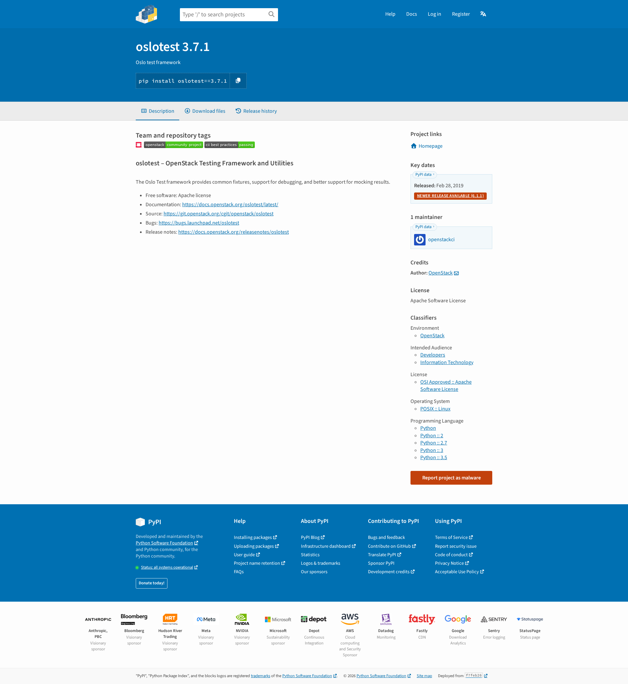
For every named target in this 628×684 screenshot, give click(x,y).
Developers (432, 355)
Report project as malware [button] (451, 477)
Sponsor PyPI (381, 563)
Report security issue (456, 546)
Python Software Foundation (164, 543)
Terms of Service (451, 537)
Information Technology (446, 362)
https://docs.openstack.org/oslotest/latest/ (230, 204)
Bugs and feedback (386, 537)
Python (428, 428)
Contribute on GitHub (389, 546)
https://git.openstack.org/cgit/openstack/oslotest (218, 213)
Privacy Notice (449, 563)
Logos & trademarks (320, 563)
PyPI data (423, 174)
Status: (167, 567)
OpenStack (440, 272)
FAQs (239, 571)
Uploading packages (254, 546)
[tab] (157, 111)
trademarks (260, 676)
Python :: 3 (431, 450)
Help (390, 14)
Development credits (389, 571)
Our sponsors (314, 571)
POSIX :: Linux (435, 408)
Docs (411, 14)
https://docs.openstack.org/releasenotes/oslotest (233, 232)
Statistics (310, 554)
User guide (244, 554)
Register (461, 14)
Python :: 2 (431, 435)
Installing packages (253, 537)
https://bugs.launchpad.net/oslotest (199, 222)
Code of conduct (451, 554)
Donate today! (152, 583)
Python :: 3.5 (433, 457)
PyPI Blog (310, 537)
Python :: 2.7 (433, 442)
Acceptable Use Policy (457, 571)
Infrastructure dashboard (326, 546)
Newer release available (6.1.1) (450, 196)
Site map (424, 676)
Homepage (431, 146)
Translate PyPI (382, 554)
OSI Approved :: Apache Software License (446, 385)
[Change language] (483, 14)
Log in (434, 14)
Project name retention (257, 563)
